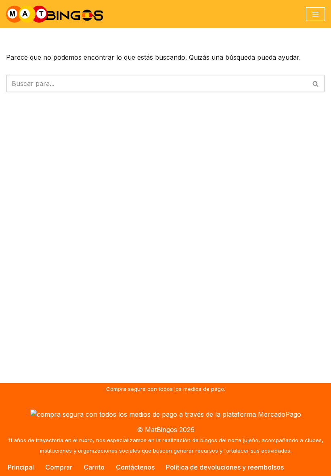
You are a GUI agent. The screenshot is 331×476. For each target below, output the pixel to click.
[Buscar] (316, 83)
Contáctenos (135, 467)
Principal (21, 467)
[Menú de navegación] (315, 14)
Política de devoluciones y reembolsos (225, 467)
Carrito (94, 467)
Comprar (58, 467)
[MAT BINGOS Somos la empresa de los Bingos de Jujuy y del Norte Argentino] (54, 14)
